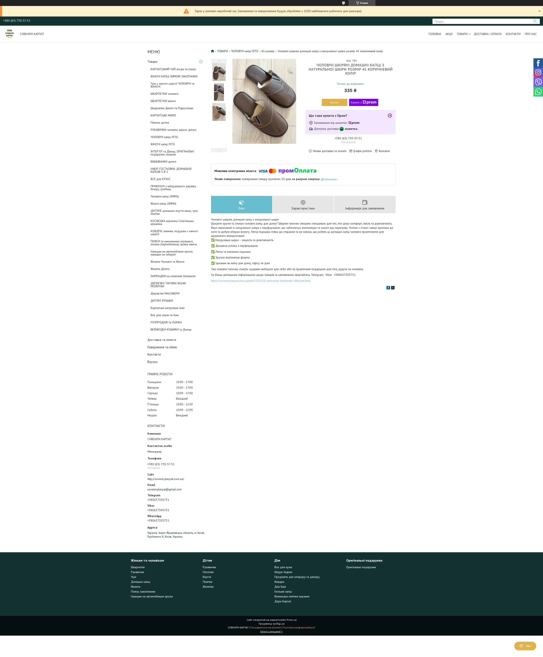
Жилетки (208, 587)
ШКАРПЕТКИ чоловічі (164, 94)
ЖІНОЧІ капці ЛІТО (163, 144)
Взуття (207, 577)
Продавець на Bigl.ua (271, 623)
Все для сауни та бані (165, 315)
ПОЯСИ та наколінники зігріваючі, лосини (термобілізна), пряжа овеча (174, 242)
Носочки (208, 572)
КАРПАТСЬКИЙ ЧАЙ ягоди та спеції (173, 69)
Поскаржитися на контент (266, 627)
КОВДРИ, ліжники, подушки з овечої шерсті (174, 232)
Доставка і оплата (488, 34)
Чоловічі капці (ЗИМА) (165, 196)
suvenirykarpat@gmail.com (164, 489)
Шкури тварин (283, 572)
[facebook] (388, 288)
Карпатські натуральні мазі (168, 308)
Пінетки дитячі (160, 122)
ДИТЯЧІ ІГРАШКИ (162, 301)
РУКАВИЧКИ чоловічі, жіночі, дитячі (173, 130)
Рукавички (137, 572)
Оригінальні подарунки (361, 567)
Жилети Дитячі (160, 269)
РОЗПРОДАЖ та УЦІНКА (166, 322)
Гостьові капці (283, 591)
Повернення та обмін (162, 347)
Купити (334, 102)
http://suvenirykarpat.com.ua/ (165, 479)
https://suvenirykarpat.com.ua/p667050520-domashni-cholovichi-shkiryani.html (261, 281)
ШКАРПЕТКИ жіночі (163, 101)
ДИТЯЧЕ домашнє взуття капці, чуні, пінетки (174, 212)
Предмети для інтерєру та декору (297, 577)
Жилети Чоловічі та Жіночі (167, 262)
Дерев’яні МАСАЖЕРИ (165, 293)
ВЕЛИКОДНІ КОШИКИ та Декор (171, 329)
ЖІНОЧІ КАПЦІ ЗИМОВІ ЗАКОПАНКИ (174, 76)
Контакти (513, 34)
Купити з (356, 102)
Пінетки (207, 582)
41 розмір (267, 51)
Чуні (133, 577)
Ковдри (279, 582)
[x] (393, 288)
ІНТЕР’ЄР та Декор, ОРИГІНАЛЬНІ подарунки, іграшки (172, 152)
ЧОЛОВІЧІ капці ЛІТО (164, 137)
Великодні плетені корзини (291, 596)
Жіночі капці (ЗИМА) (163, 203)
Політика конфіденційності (299, 627)
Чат (528, 646)
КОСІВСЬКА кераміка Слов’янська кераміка (172, 222)
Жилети (135, 587)
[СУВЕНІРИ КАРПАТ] (9, 34)
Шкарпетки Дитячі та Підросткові (172, 108)
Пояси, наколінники (143, 591)
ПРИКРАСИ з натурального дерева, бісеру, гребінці (173, 187)
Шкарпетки (138, 567)
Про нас (531, 34)
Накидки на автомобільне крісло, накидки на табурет (172, 253)
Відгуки (152, 362)
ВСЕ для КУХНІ (160, 179)
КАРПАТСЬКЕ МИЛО (163, 115)
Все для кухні (283, 567)
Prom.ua (292, 619)
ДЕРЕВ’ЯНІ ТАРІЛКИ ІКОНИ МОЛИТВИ (168, 284)
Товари (462, 34)
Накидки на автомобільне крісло (152, 596)
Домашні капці (140, 582)
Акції (448, 34)
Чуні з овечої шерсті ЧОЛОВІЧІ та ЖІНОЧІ (172, 85)
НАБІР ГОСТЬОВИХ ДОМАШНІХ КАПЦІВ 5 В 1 (171, 170)
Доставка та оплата (161, 340)
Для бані (280, 587)
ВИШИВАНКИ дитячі (163, 161)
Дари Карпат (282, 601)
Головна (435, 34)
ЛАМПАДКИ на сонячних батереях (173, 276)
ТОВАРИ (222, 51)
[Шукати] (535, 21)
